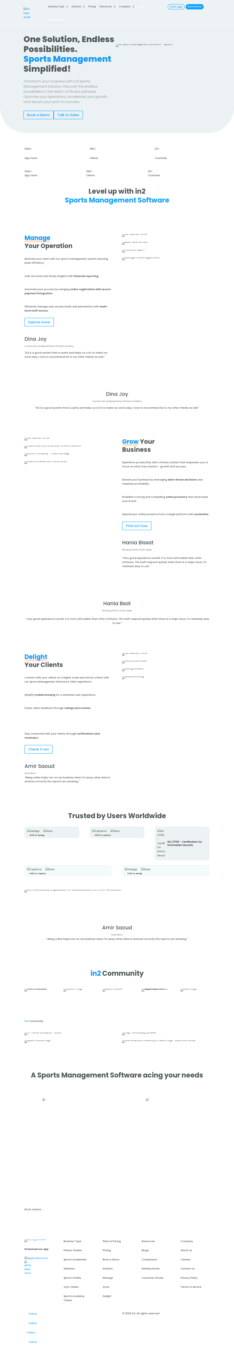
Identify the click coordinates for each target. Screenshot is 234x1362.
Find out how (137, 525)
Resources (106, 6)
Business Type (56, 6)
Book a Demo (195, 6)
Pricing (92, 6)
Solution (76, 6)
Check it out (38, 749)
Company (125, 6)
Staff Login (176, 6)
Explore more (39, 322)
